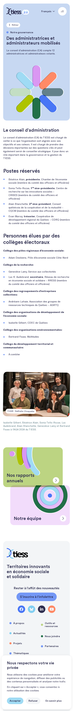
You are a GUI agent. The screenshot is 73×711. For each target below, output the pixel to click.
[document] (36, 682)
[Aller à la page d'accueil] (17, 11)
